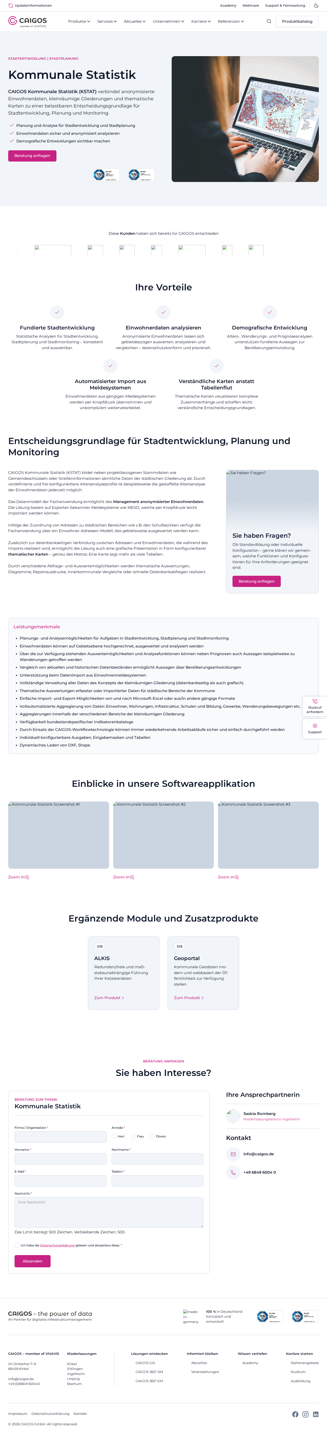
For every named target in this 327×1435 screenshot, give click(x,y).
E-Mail (20, 1171)
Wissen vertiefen (252, 1354)
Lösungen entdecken (149, 1354)
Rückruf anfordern (315, 709)
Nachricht (23, 1193)
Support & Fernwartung (285, 5)
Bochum (74, 1384)
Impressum (17, 1414)
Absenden (32, 1261)
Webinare (250, 5)
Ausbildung (300, 1381)
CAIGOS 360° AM (149, 1372)
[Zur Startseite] (27, 21)
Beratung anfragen (32, 155)
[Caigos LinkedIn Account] (316, 1416)
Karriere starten (299, 1354)
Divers (161, 1136)
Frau (140, 1136)
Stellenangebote (305, 1363)
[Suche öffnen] (271, 21)
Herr (121, 1136)
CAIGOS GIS (145, 1363)
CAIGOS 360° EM (149, 1381)
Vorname (23, 1149)
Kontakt (80, 1414)
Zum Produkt (107, 997)
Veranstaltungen (205, 1372)
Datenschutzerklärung (57, 1245)
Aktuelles (199, 1363)
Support (315, 732)
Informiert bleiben (202, 1354)
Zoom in (16, 877)
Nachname (121, 1149)
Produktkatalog (297, 21)
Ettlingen (75, 1369)
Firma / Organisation (31, 1128)
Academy (228, 5)
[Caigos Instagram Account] (305, 1416)
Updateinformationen (33, 5)
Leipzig (73, 1379)
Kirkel (72, 1364)
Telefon (118, 1171)
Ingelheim (76, 1374)
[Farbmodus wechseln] (316, 5)
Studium (298, 1372)
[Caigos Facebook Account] (295, 1416)
